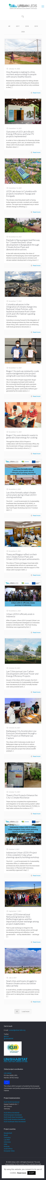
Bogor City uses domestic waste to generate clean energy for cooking (22, 436)
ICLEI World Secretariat (11, 1102)
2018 (27, 26)
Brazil (6, 1135)
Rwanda (6, 1146)
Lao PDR (7, 1140)
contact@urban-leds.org (17, 1030)
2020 (23, 32)
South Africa (8, 1149)
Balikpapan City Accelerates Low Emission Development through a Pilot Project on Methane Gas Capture (21, 734)
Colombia (7, 1137)
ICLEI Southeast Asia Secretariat (15, 1121)
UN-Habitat (7, 1073)
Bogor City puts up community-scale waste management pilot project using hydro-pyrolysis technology (22, 373)
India (5, 1144)
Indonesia (7, 1142)
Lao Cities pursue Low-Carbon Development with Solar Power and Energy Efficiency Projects (22, 673)
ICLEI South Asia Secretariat (13, 1117)
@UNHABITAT (8, 1038)
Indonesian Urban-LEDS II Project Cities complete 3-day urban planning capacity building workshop (22, 855)
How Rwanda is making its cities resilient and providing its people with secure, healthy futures (21, 74)
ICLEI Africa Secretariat (11, 1113)
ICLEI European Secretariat (13, 1115)
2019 (36, 26)
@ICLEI (6, 1036)
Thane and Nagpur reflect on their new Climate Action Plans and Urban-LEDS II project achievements (22, 556)
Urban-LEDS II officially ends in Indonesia (20, 615)
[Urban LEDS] (23, 6)
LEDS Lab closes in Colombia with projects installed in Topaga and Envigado (21, 193)
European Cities (9, 1151)
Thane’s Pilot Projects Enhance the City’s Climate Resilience (22, 796)
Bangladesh (8, 1133)
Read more (36, 93)
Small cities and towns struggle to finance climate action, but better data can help (21, 983)
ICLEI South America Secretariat (14, 1119)
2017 (17, 26)
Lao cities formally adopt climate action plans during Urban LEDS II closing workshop (21, 494)
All (9, 26)
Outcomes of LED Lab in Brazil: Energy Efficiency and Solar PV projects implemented (20, 134)
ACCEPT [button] (31, 1173)
